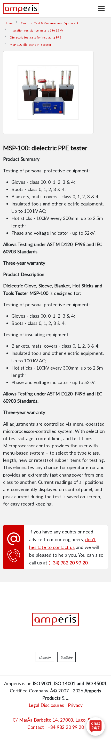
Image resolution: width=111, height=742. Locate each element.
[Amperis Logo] (55, 619)
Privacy (75, 705)
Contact (35, 727)
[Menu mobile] (101, 8)
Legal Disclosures (46, 705)
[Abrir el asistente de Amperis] (95, 726)
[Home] (21, 8)
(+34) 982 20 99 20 (68, 563)
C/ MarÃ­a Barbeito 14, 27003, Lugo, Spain (56, 720)
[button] (45, 657)
